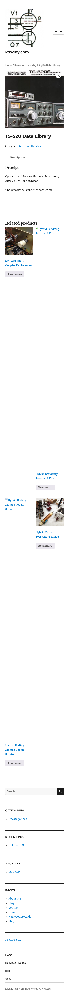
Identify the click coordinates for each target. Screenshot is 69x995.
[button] (58, 75)
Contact (13, 907)
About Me (15, 898)
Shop (12, 921)
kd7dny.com (17, 52)
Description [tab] (17, 157)
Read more (15, 274)
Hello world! (16, 845)
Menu (58, 31)
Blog (11, 903)
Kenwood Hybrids (24, 65)
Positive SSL (13, 939)
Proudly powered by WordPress (37, 988)
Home (8, 65)
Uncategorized (18, 819)
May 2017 (14, 872)
